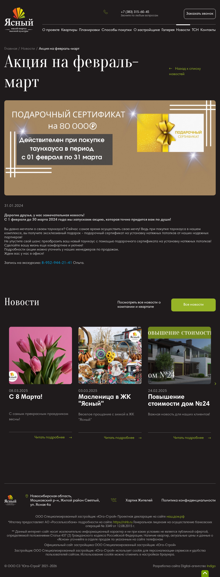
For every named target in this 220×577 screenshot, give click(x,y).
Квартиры (69, 30)
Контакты (208, 30)
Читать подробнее (50, 437)
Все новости (193, 305)
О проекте (51, 30)
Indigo (211, 566)
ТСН (195, 30)
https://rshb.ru (123, 522)
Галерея (168, 30)
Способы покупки (117, 30)
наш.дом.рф (176, 516)
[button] (215, 383)
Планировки (89, 30)
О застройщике (147, 30)
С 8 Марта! (25, 397)
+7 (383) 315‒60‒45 (135, 12)
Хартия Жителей (139, 501)
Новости (183, 30)
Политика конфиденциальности (189, 501)
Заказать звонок (199, 14)
